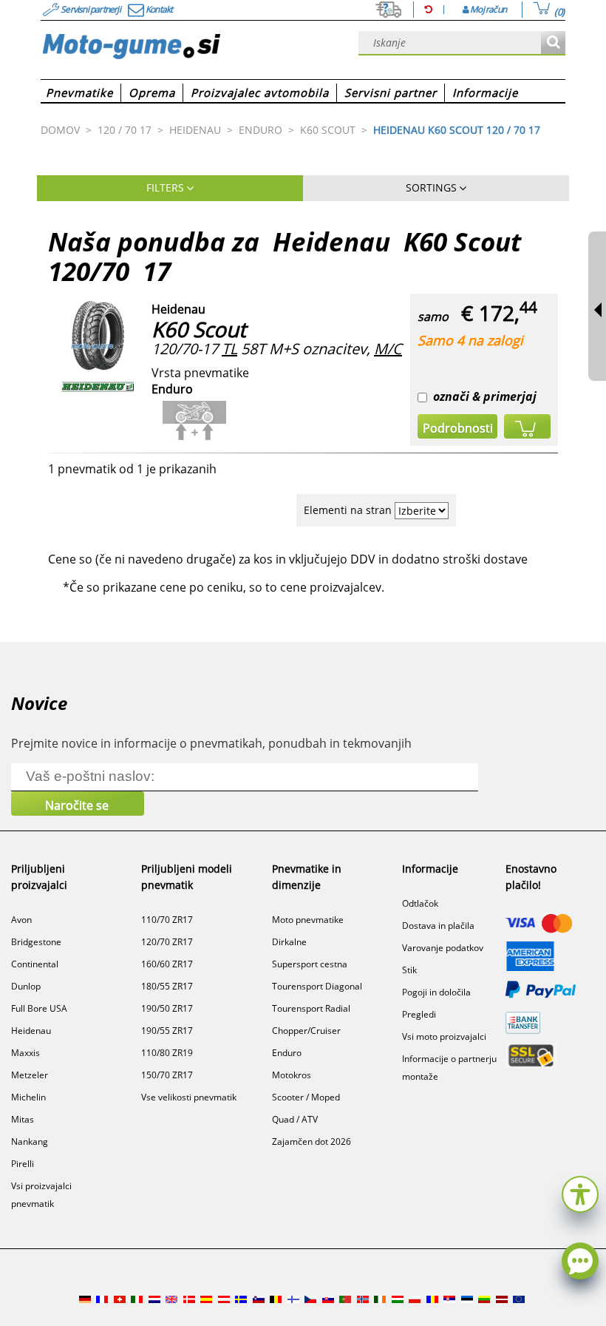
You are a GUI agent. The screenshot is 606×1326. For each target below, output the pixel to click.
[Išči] (553, 43)
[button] (580, 1192)
